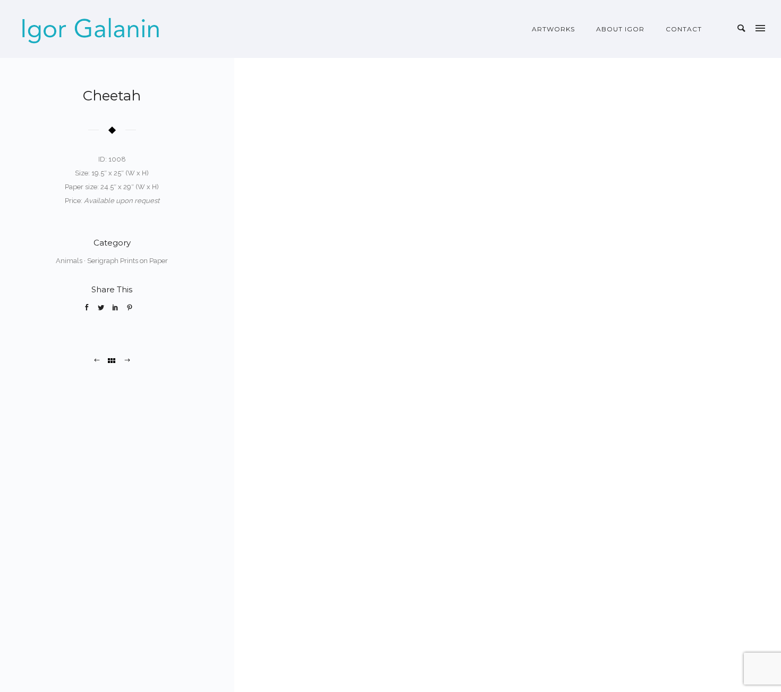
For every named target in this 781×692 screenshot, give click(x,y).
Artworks (553, 29)
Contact (684, 29)
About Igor (620, 29)
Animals (69, 261)
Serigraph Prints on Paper (127, 261)
